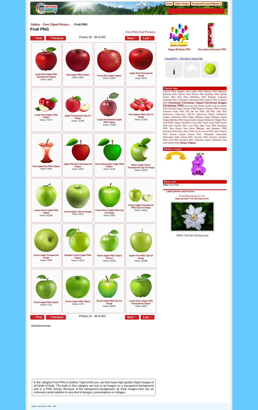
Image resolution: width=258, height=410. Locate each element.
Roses (198, 131)
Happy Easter (189, 120)
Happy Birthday (195, 117)
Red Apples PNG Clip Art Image (141, 115)
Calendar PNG (170, 100)
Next (130, 38)
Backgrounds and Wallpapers (206, 3)
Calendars (183, 100)
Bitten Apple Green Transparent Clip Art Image (141, 166)
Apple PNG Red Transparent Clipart (78, 165)
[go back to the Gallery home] (46, 9)
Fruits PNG (178, 111)
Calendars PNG (196, 100)
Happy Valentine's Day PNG (188, 123)
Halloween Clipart (205, 114)
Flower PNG (190, 108)
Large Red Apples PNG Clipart (46, 116)
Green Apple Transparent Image (46, 256)
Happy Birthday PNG (179, 49)
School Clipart (177, 134)
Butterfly (212, 97)
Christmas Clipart (193, 102)
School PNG (194, 134)
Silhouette (209, 134)
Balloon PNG (210, 91)
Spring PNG (187, 137)
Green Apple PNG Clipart (77, 301)
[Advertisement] (94, 352)
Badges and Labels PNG (190, 91)
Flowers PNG (212, 108)
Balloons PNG (170, 94)
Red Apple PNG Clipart (78, 75)
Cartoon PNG (210, 100)
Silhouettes (221, 134)
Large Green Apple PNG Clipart (46, 211)
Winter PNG (173, 143)
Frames (167, 111)
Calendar (222, 97)
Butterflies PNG (198, 97)
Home (169, 3)
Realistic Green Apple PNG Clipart (77, 256)
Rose (180, 131)
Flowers (200, 108)
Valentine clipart (202, 140)
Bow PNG (182, 97)
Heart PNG (214, 123)
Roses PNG (207, 131)
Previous (58, 38)
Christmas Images (215, 102)
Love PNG (193, 126)
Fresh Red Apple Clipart (109, 75)
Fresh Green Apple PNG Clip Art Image (109, 211)
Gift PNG (210, 111)
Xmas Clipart (188, 142)
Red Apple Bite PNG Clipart (46, 166)
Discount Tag (191, 106)
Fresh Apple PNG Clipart (46, 302)
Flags (180, 109)
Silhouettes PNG (171, 137)
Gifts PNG (222, 111)
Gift (187, 111)
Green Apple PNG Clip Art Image (109, 302)
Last (146, 38)
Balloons (222, 91)
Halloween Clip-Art (184, 114)
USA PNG (173, 140)
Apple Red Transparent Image (141, 74)
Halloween (168, 114)
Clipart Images (182, 3)
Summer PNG (201, 137)
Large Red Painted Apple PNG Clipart (109, 120)
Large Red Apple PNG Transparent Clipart (46, 75)
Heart (205, 123)
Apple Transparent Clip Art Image (78, 117)
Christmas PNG (173, 105)
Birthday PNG (212, 94)
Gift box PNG (197, 111)
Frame (223, 108)
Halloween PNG (179, 117)
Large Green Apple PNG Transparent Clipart (141, 302)
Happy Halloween (205, 120)
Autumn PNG (169, 91)
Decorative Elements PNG (212, 49)
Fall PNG (172, 109)
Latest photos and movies (180, 191)
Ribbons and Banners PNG (211, 128)
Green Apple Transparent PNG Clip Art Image (141, 206)
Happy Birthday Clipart (215, 117)
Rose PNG (189, 131)
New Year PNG (208, 125)
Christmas (174, 102)
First (39, 38)
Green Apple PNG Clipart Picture (109, 256)
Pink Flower (176, 128)
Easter (202, 106)
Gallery (35, 24)
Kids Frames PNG (178, 126)
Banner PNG (184, 94)
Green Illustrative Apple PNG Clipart (109, 165)
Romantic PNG (170, 131)
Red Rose (189, 128)
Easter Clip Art (213, 106)
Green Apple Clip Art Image (77, 211)
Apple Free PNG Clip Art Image (141, 256)
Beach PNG (198, 94)
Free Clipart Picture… (57, 24)
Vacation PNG (186, 140)
